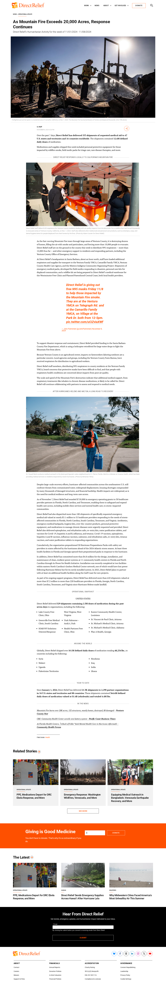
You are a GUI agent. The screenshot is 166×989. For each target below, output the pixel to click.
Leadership (124, 971)
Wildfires (112, 890)
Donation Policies (55, 971)
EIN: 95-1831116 (91, 975)
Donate (115, 833)
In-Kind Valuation (55, 975)
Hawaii (63, 890)
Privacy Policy (125, 975)
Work (86, 6)
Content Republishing (127, 967)
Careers (16, 971)
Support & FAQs (19, 979)
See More (83, 811)
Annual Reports (54, 967)
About (106, 6)
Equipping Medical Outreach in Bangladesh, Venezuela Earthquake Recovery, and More (130, 797)
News (97, 6)
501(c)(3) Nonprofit (92, 971)
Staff (40, 127)
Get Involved (120, 6)
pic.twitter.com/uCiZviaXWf (84, 322)
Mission (16, 975)
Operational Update (25, 14)
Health (47, 737)
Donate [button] (138, 6)
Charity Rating (90, 967)
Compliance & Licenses (93, 979)
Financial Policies (55, 979)
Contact (16, 967)
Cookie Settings (125, 979)
